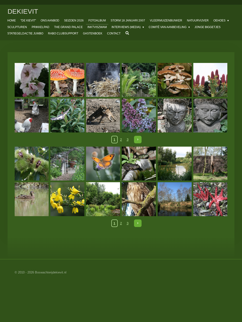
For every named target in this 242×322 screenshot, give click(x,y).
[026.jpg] (32, 115)
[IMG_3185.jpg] (32, 163)
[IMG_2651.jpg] (67, 199)
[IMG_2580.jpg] (210, 163)
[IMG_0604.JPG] (67, 80)
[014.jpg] (210, 80)
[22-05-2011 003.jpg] (174, 115)
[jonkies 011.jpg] (103, 115)
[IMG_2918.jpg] (103, 163)
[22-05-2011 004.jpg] (210, 115)
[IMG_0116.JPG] (32, 80)
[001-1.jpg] (210, 199)
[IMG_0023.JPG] (139, 80)
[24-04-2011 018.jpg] (139, 115)
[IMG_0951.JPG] (103, 80)
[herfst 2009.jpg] (174, 80)
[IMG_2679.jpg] (103, 199)
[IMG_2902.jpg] (67, 163)
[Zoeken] (127, 33)
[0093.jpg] (139, 199)
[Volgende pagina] (138, 139)
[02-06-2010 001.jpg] (67, 115)
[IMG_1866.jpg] (174, 163)
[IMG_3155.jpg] (139, 163)
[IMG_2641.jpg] (32, 199)
